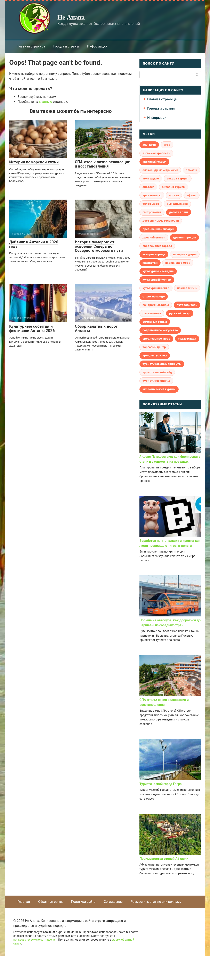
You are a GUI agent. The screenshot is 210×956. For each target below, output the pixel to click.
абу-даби (149, 144)
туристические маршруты (162, 363)
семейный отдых (155, 321)
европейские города (157, 245)
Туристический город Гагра (160, 784)
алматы (191, 170)
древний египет (154, 237)
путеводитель (187, 304)
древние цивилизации (158, 229)
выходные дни (177, 203)
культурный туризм (157, 279)
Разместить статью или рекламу (156, 902)
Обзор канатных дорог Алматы (96, 328)
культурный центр (156, 288)
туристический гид (156, 380)
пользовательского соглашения (35, 939)
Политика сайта (83, 902)
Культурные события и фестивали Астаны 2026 (32, 328)
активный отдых (155, 161)
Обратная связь (50, 902)
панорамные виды (156, 304)
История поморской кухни (34, 162)
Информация (97, 46)
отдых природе (154, 296)
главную (45, 102)
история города (154, 254)
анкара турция (177, 178)
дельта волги (178, 212)
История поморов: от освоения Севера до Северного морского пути (99, 246)
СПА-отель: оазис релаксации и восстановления (102, 164)
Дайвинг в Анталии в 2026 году (33, 244)
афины (191, 195)
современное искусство (160, 330)
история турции (184, 254)
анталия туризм (173, 186)
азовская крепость (156, 153)
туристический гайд (157, 372)
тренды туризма (155, 355)
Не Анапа (71, 17)
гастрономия (152, 212)
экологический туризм (159, 389)
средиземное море (156, 338)
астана (174, 195)
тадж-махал (187, 338)
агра (167, 144)
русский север (180, 313)
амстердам (151, 178)
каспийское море (177, 262)
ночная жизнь (187, 288)
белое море (151, 203)
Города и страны (66, 46)
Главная (23, 902)
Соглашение (113, 902)
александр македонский (160, 170)
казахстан (150, 262)
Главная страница (31, 46)
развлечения (152, 313)
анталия (148, 186)
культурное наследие (158, 271)
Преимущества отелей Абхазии (163, 859)
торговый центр (154, 347)
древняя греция (184, 237)
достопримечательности (161, 220)
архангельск (152, 195)
